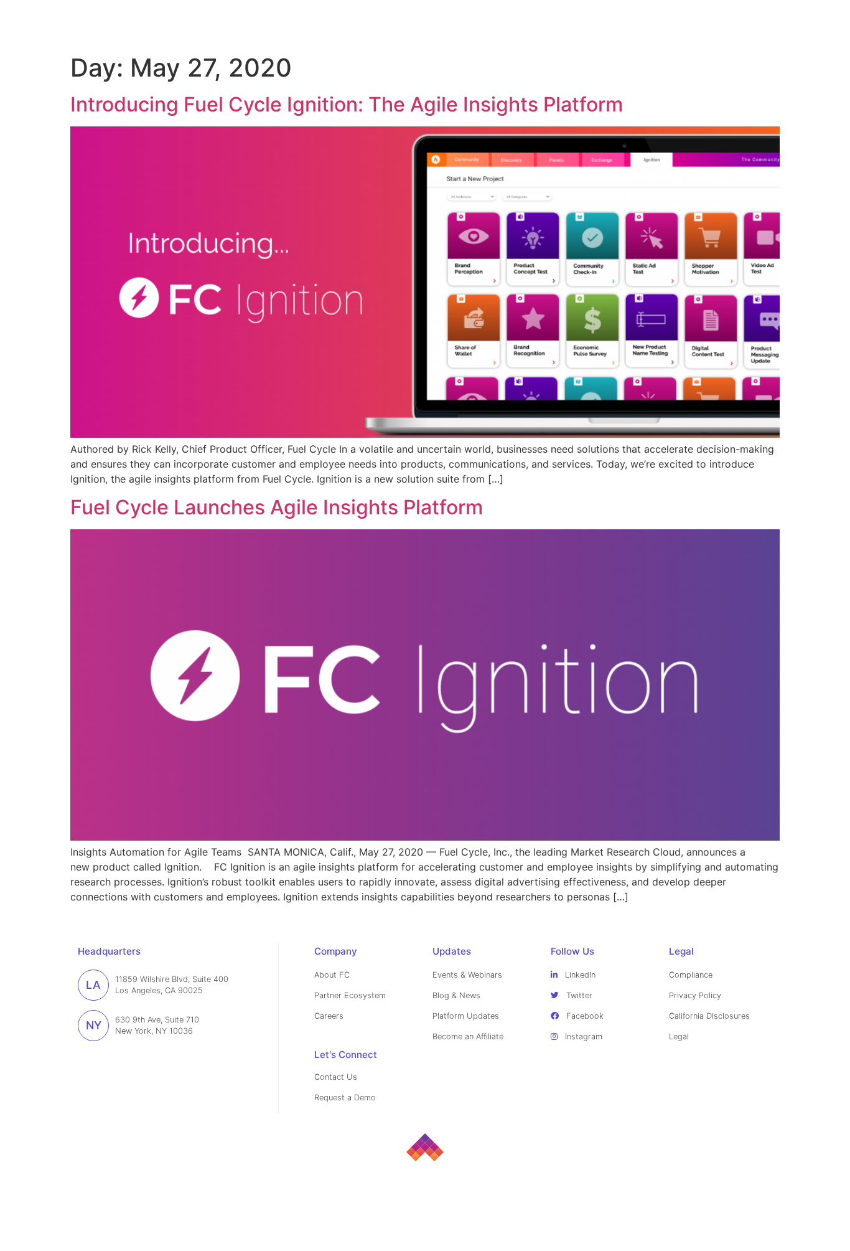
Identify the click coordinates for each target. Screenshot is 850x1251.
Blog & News (456, 995)
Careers (328, 1016)
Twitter (578, 995)
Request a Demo (345, 1097)
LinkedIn (579, 975)
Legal (679, 1036)
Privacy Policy (695, 995)
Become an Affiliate (467, 1036)
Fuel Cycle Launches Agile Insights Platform (276, 507)
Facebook (584, 1016)
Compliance (690, 975)
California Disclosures (709, 1016)
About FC (332, 975)
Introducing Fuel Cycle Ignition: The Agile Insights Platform (346, 104)
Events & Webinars (467, 975)
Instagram (582, 1036)
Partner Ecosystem (350, 995)
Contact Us (335, 1077)
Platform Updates (465, 1016)
